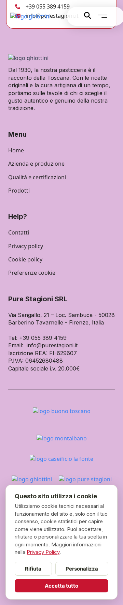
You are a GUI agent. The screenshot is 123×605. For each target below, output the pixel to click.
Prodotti (19, 190)
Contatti (18, 232)
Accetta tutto (61, 586)
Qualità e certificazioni (37, 177)
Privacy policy (25, 246)
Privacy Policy (43, 552)
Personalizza (82, 568)
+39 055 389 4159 (48, 6)
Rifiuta (33, 568)
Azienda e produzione (36, 163)
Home (16, 150)
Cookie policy (25, 259)
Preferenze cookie (31, 272)
